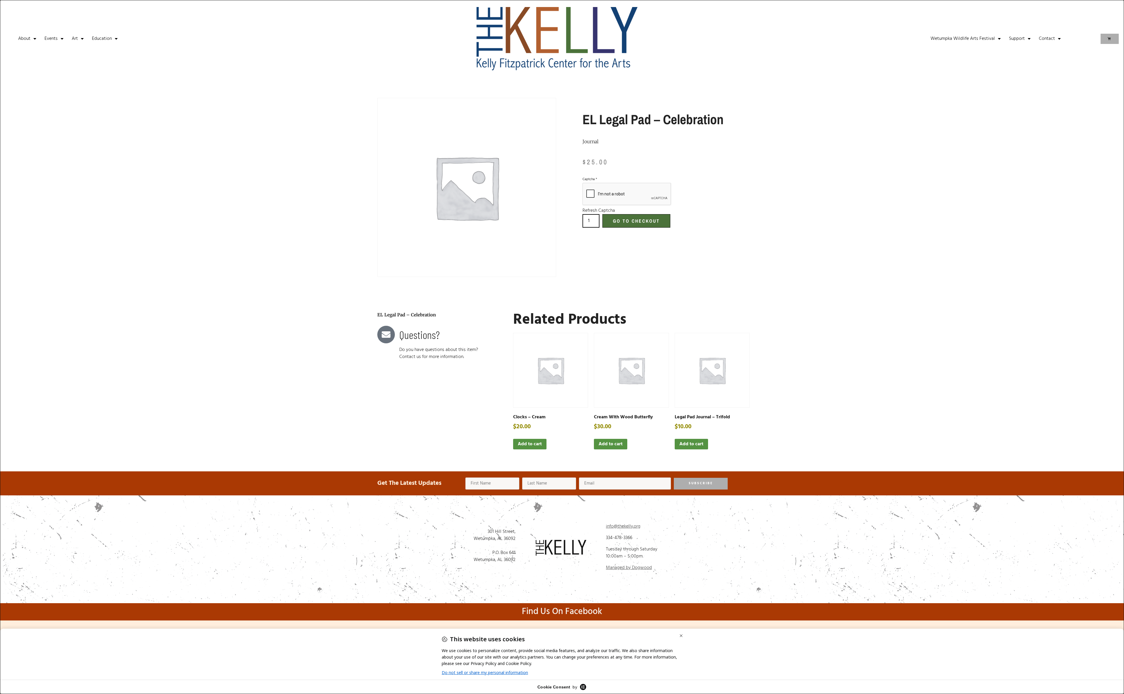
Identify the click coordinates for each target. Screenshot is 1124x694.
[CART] (1110, 39)
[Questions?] (386, 334)
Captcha (589, 179)
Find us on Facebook (562, 612)
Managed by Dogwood (629, 568)
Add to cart (530, 444)
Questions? (419, 334)
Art (75, 38)
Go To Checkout (636, 221)
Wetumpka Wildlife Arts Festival (963, 38)
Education (102, 38)
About (24, 38)
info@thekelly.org (623, 526)
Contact (1047, 38)
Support (1017, 38)
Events (51, 38)
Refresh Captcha (598, 210)
